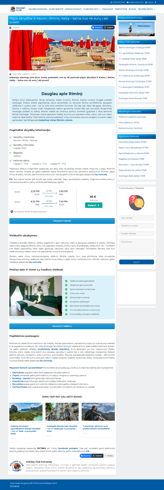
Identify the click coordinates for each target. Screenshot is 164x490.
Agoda (26, 378)
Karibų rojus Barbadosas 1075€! (133, 148)
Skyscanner (18, 372)
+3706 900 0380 (118, 2)
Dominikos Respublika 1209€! (133, 142)
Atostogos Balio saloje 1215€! (132, 176)
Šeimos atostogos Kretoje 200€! (134, 70)
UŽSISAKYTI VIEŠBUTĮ (62, 326)
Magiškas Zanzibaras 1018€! (131, 159)
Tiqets (15, 375)
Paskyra (150, 2)
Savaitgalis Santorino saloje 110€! (134, 93)
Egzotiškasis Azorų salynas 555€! (134, 153)
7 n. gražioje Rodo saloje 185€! (133, 59)
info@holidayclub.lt (136, 2)
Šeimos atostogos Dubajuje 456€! (134, 47)
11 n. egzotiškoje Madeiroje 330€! (134, 53)
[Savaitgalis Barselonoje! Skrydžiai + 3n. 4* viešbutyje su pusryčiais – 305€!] (62, 412)
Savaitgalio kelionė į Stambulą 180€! (136, 64)
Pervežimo (17, 384)
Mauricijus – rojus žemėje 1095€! (134, 164)
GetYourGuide (19, 387)
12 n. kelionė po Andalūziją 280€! (134, 76)
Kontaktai (14, 486)
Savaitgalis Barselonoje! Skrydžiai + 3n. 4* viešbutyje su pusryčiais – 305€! (62, 428)
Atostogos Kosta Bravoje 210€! (133, 98)
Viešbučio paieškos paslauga (132, 117)
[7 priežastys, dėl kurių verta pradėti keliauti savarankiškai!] (98, 412)
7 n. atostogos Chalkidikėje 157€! (134, 87)
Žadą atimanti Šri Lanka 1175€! (133, 170)
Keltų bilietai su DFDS (129, 122)
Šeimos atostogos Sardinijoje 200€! (135, 81)
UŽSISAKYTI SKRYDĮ (62, 221)
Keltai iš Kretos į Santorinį (131, 128)
